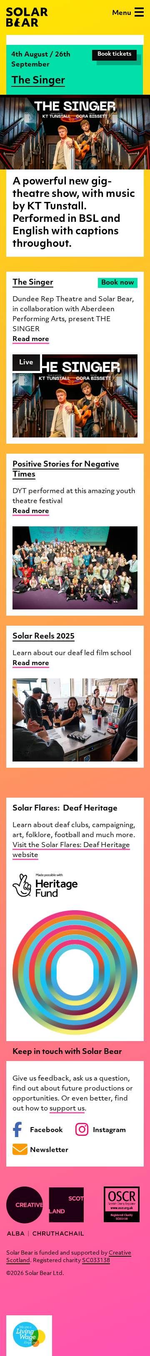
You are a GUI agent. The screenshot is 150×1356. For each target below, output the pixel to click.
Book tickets (114, 54)
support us (67, 1108)
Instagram (109, 1130)
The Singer (38, 81)
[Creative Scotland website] (45, 1211)
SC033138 (96, 1260)
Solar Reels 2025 (43, 637)
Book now (117, 283)
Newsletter (49, 1150)
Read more (30, 339)
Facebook (46, 1130)
